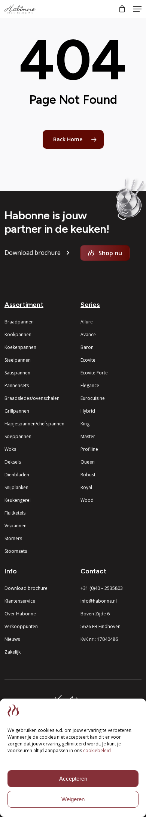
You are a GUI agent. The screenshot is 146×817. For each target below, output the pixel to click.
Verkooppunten (21, 626)
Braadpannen (19, 322)
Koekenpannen (20, 347)
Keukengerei (17, 500)
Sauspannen (17, 373)
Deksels (12, 462)
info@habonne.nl (98, 601)
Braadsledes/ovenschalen (32, 398)
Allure (86, 322)
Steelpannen (17, 360)
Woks (10, 449)
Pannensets (16, 385)
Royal (86, 487)
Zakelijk (12, 652)
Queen (87, 462)
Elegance (89, 385)
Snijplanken (16, 487)
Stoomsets (15, 551)
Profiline (89, 449)
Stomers (13, 538)
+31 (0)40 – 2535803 (101, 588)
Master (87, 436)
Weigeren (73, 799)
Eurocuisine (92, 398)
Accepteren (73, 778)
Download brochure (26, 588)
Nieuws (12, 639)
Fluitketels (14, 513)
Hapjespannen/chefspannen (34, 423)
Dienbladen (16, 474)
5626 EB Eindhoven (100, 626)
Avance (88, 334)
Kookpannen (17, 334)
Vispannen (15, 525)
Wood (87, 500)
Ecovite (87, 360)
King (84, 423)
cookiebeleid (97, 750)
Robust (87, 474)
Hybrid (87, 411)
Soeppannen (17, 436)
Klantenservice (19, 601)
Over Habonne (20, 614)
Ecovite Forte (94, 373)
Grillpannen (16, 411)
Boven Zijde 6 (95, 614)
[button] (137, 9)
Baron (87, 347)
